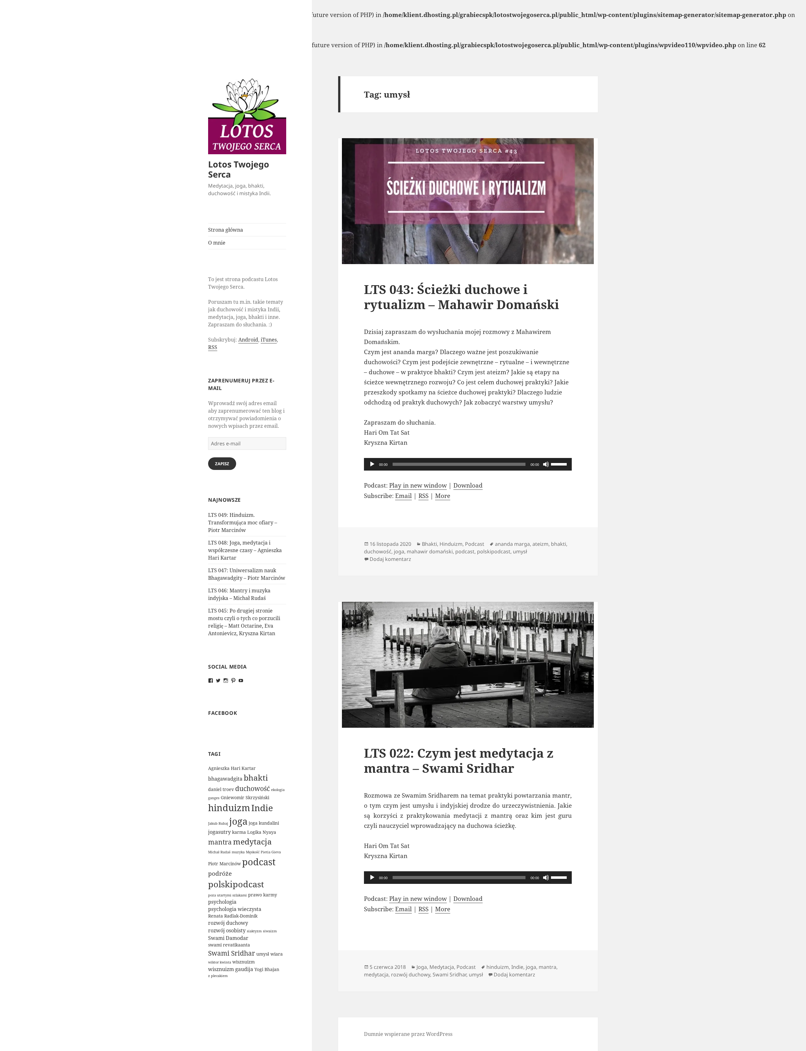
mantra (220, 842)
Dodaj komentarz (390, 559)
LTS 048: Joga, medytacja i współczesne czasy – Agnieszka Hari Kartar (245, 550)
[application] (468, 464)
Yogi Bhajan (266, 969)
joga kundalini (264, 823)
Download (468, 485)
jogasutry (219, 831)
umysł (262, 954)
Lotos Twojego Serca (238, 169)
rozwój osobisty (227, 930)
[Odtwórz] (372, 464)
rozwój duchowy (228, 922)
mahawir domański (430, 551)
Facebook (222, 712)
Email (403, 496)
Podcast (474, 543)
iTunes (269, 339)
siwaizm (270, 931)
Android (248, 339)
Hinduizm (451, 543)
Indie (262, 808)
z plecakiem (218, 976)
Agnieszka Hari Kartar (232, 768)
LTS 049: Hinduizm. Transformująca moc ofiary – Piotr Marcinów (242, 522)
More (442, 496)
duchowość (252, 788)
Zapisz (222, 463)
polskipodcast (236, 884)
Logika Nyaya (261, 832)
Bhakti (429, 543)
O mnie (216, 242)
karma (239, 832)
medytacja (252, 841)
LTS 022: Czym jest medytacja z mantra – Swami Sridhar (458, 760)
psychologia (222, 901)
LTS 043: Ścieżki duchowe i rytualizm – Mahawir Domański (461, 297)
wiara (276, 954)
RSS (212, 347)
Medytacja (441, 966)
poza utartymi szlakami (227, 895)
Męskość (252, 852)
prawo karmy (262, 895)
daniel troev (221, 789)
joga (238, 821)
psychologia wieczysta (234, 909)
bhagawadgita (225, 778)
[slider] (560, 463)
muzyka (238, 852)
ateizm (540, 543)
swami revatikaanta (229, 945)
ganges (213, 798)
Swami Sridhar (231, 953)
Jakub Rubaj (218, 823)
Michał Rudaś (219, 852)
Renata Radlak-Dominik (233, 916)
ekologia (278, 790)
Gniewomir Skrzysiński (245, 797)
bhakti (256, 777)
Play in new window (418, 485)
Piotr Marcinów (224, 864)
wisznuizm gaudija (230, 969)
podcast (258, 862)
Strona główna (225, 229)
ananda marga (512, 543)
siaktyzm (254, 931)
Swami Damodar (228, 938)
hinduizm (229, 808)
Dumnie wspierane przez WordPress (408, 1034)
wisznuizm (243, 962)
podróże (220, 873)
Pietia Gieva (271, 852)
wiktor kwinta (219, 962)
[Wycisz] (546, 464)
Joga (422, 966)
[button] (247, 115)
